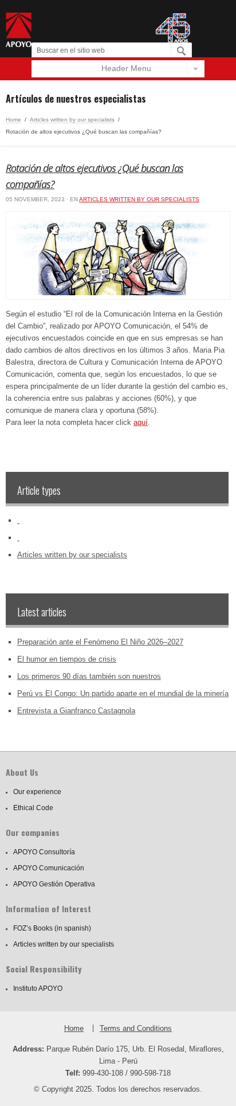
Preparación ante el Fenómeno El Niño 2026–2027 (100, 642)
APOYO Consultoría (44, 852)
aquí (140, 422)
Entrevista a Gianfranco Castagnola (76, 710)
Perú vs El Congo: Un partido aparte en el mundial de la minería (123, 693)
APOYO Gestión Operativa (54, 884)
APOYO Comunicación (48, 868)
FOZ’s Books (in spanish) (52, 928)
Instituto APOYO (37, 988)
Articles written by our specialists (72, 119)
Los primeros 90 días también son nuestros (89, 676)
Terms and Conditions (136, 1028)
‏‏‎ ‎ (18, 520)
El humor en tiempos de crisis (66, 659)
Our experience (37, 792)
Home (13, 119)
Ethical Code (33, 808)
